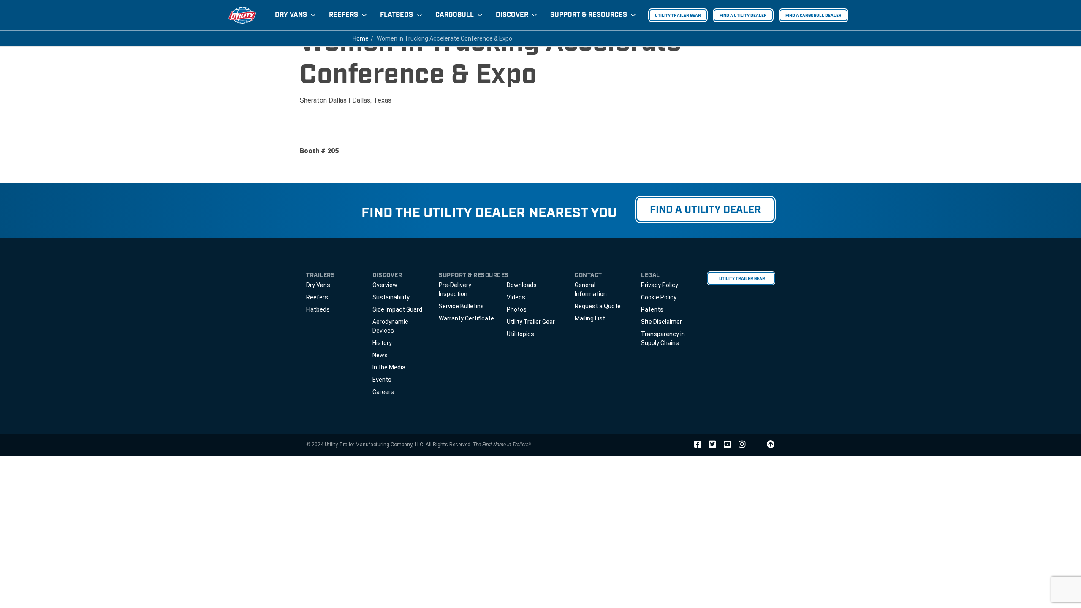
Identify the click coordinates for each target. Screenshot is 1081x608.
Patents (652, 309)
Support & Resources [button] (588, 15)
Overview (384, 285)
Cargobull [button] (454, 15)
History (382, 342)
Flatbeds (318, 309)
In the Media (388, 367)
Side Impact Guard (397, 309)
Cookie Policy (658, 297)
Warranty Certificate (466, 318)
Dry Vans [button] (291, 15)
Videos (516, 297)
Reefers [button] (343, 15)
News (380, 355)
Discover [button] (512, 15)
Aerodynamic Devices (390, 326)
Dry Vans (318, 285)
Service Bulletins (461, 306)
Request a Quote (598, 306)
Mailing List (590, 318)
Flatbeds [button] (396, 15)
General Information (591, 289)
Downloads (522, 285)
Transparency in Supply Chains (663, 338)
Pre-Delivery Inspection (455, 289)
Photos (517, 309)
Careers (383, 391)
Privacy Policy (659, 285)
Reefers (317, 297)
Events (381, 379)
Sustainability (391, 297)
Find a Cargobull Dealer (813, 16)
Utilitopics (520, 334)
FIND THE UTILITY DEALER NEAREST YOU (489, 213)
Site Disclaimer (661, 321)
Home (361, 38)
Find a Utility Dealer (743, 16)
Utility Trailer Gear (678, 16)
